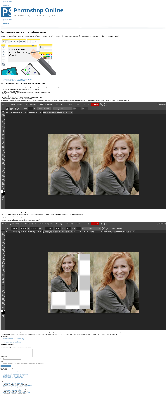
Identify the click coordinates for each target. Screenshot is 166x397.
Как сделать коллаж (7, 1)
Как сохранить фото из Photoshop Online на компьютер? (15, 341)
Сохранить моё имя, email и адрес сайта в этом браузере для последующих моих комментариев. (23, 363)
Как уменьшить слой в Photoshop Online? (12, 342)
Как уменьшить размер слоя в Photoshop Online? (13, 338)
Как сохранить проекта (8, 3)
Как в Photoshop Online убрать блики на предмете (14, 375)
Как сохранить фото (7, 2)
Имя (2, 358)
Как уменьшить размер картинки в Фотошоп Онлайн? (15, 339)
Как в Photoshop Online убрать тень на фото (12, 376)
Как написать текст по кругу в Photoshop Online (13, 387)
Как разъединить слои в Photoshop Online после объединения (16, 392)
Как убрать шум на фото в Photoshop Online (12, 378)
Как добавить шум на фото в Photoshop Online (13, 377)
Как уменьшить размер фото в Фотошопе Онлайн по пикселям (17, 79)
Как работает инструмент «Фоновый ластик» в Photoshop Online (17, 373)
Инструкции (6, 5)
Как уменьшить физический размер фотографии (14, 80)
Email (2, 361)
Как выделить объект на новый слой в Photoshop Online (15, 374)
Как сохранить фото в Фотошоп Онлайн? (12, 390)
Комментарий (4, 356)
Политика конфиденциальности (8, 395)
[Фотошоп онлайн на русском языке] (32, 17)
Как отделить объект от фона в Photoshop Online (13, 371)
